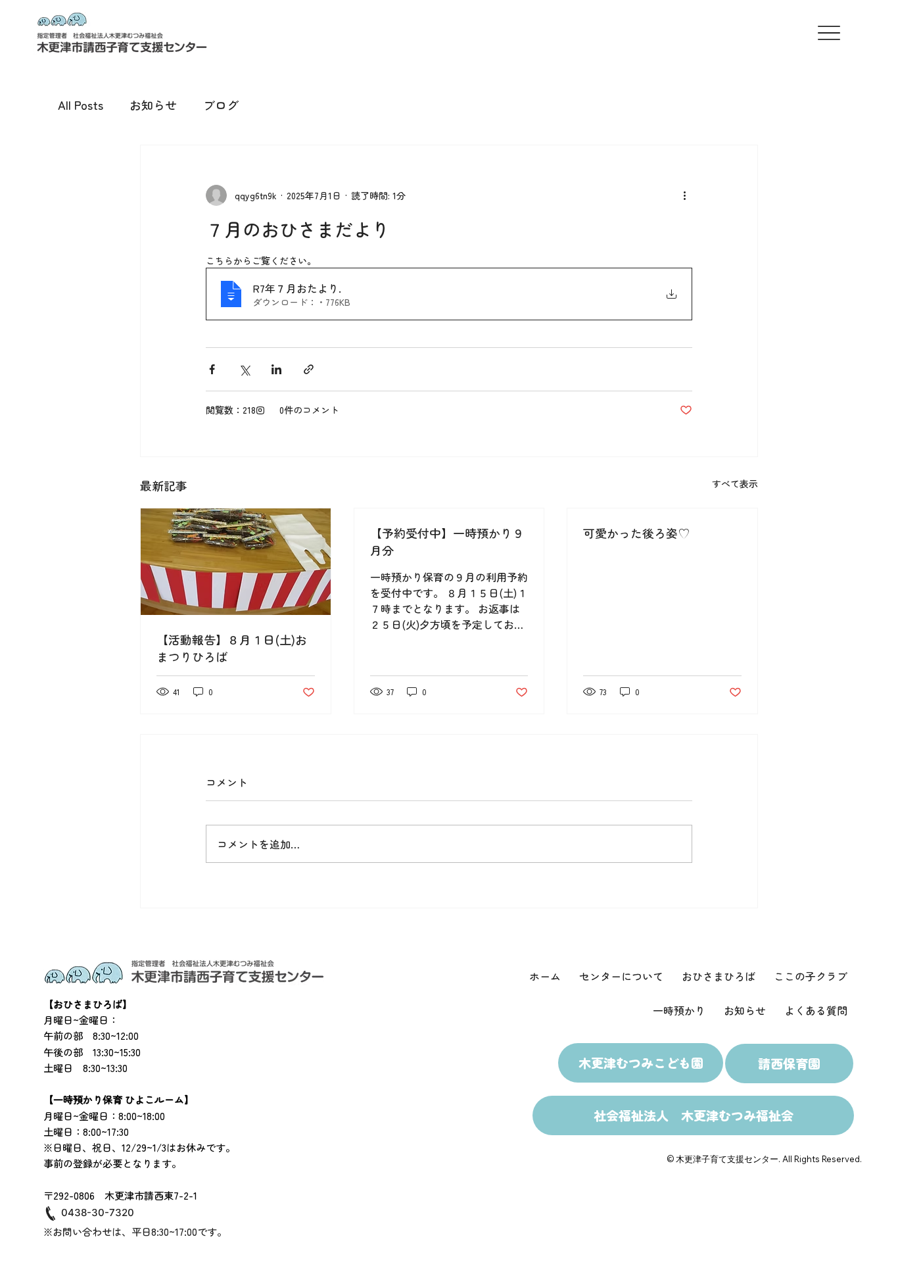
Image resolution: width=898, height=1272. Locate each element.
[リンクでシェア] (308, 369)
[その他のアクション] (684, 195)
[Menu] (828, 33)
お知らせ (153, 105)
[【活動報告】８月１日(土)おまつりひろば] (236, 561)
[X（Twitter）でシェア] (244, 369)
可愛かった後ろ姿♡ (636, 532)
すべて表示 (735, 483)
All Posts (80, 105)
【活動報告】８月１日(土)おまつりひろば (231, 648)
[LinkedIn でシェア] (276, 369)
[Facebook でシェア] (212, 369)
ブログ (221, 105)
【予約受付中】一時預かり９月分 (447, 541)
